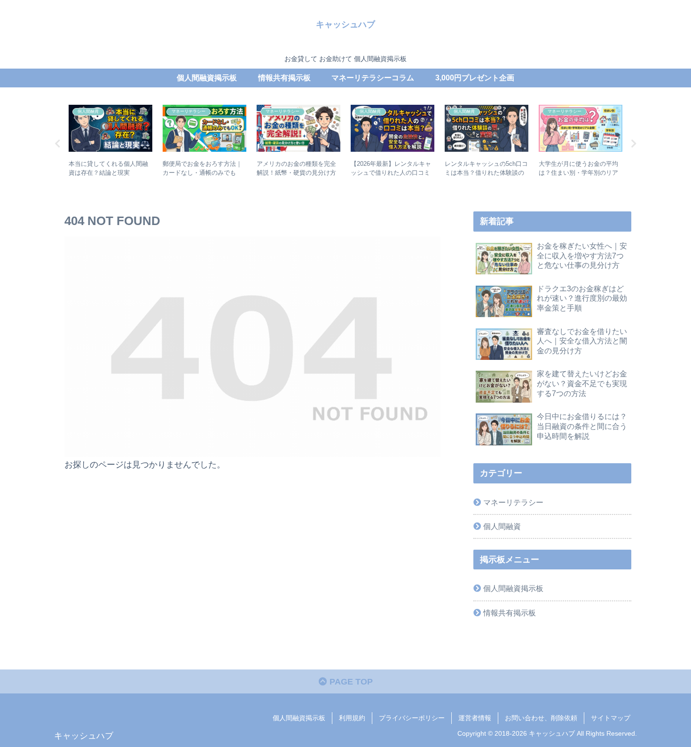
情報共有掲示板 (509, 612)
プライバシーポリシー (412, 718)
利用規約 (352, 718)
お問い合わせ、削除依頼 (541, 718)
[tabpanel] (110, 142)
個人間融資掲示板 (513, 588)
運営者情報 (474, 718)
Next (633, 143)
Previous (57, 143)
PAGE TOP (350, 681)
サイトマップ (610, 718)
